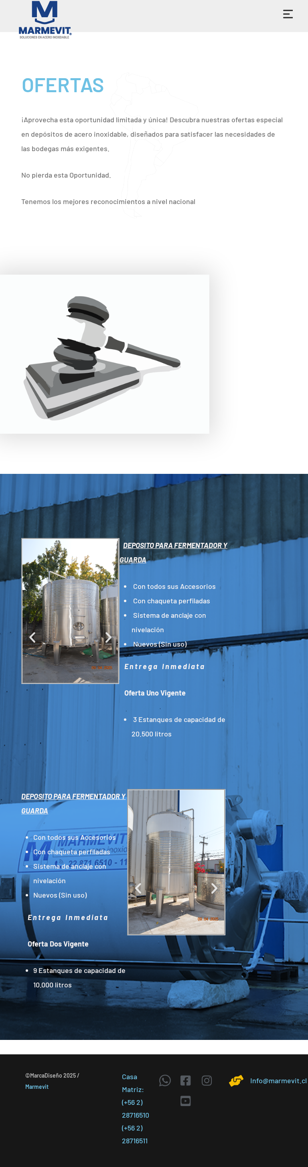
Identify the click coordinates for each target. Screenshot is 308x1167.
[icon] (166, 1080)
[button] (32, 637)
